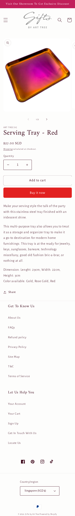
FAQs (11, 327)
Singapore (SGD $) (35, 490)
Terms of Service (19, 376)
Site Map (14, 356)
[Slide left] (28, 119)
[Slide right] (46, 119)
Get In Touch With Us (22, 433)
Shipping (8, 149)
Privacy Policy (17, 346)
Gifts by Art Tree (32, 514)
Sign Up (13, 423)
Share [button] (12, 292)
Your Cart (14, 413)
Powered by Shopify (48, 514)
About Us (14, 317)
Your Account (17, 403)
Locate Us (14, 442)
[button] (5, 20)
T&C (11, 366)
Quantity (8, 156)
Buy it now (37, 192)
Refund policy (17, 337)
